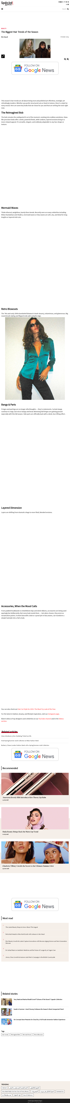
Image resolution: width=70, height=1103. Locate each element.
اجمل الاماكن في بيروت (47, 1091)
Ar (67, 4)
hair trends (5, 1034)
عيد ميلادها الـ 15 (6, 1095)
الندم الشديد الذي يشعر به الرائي (18, 1088)
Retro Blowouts (38, 1034)
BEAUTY (3, 28)
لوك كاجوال (17, 1095)
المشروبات (35, 1091)
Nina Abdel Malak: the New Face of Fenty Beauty (15, 1091)
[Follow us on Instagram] (62, 2)
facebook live (60, 1091)
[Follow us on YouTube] (61, 2)
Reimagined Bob (15, 1034)
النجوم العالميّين (34, 1088)
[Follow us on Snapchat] (68, 2)
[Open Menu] (2, 9)
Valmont (4, 1088)
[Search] (67, 9)
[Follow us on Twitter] (66, 2)
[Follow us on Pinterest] (59, 2)
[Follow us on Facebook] (64, 2)
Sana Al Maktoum (28, 1095)
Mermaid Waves (27, 1034)
